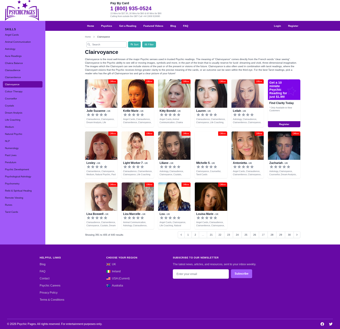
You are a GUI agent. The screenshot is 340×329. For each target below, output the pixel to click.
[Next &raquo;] (297, 234)
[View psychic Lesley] (284, 103)
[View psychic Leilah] (247, 103)
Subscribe (241, 273)
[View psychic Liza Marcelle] (138, 205)
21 (211, 234)
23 (228, 234)
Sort (136, 44)
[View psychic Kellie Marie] (138, 103)
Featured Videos (153, 25)
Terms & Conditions (52, 299)
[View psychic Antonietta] (247, 154)
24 (237, 234)
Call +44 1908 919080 (149, 16)
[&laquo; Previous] (181, 234)
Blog (173, 25)
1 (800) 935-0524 (131, 8)
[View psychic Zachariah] (284, 154)
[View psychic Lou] (174, 205)
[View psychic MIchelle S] (211, 154)
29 (280, 234)
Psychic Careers (50, 285)
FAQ (185, 25)
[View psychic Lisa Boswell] (101, 205)
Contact (44, 278)
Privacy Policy (49, 292)
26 (254, 234)
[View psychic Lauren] (211, 103)
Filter (151, 44)
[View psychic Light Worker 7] (138, 154)
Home (90, 25)
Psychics (106, 25)
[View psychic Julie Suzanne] (101, 103)
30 (289, 234)
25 (246, 234)
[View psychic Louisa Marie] (211, 205)
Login (277, 25)
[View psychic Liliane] (174, 154)
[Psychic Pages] (22, 10)
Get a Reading (127, 25)
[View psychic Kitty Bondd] (174, 103)
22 (220, 234)
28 (272, 234)
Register (293, 25)
